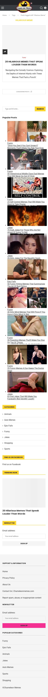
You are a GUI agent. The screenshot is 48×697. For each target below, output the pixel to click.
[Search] (41, 7)
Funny (7, 431)
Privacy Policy (8, 578)
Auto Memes (9, 420)
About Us (6, 584)
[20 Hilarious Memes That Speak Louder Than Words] (24, 39)
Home (4, 15)
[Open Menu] (2, 7)
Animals (7, 414)
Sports (7, 449)
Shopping (8, 443)
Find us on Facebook (11, 464)
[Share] (5, 52)
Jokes (6, 437)
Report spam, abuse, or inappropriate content (21, 598)
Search (40, 109)
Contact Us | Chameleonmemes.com (18, 591)
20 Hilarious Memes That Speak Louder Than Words (24, 63)
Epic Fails (8, 425)
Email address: (8, 530)
